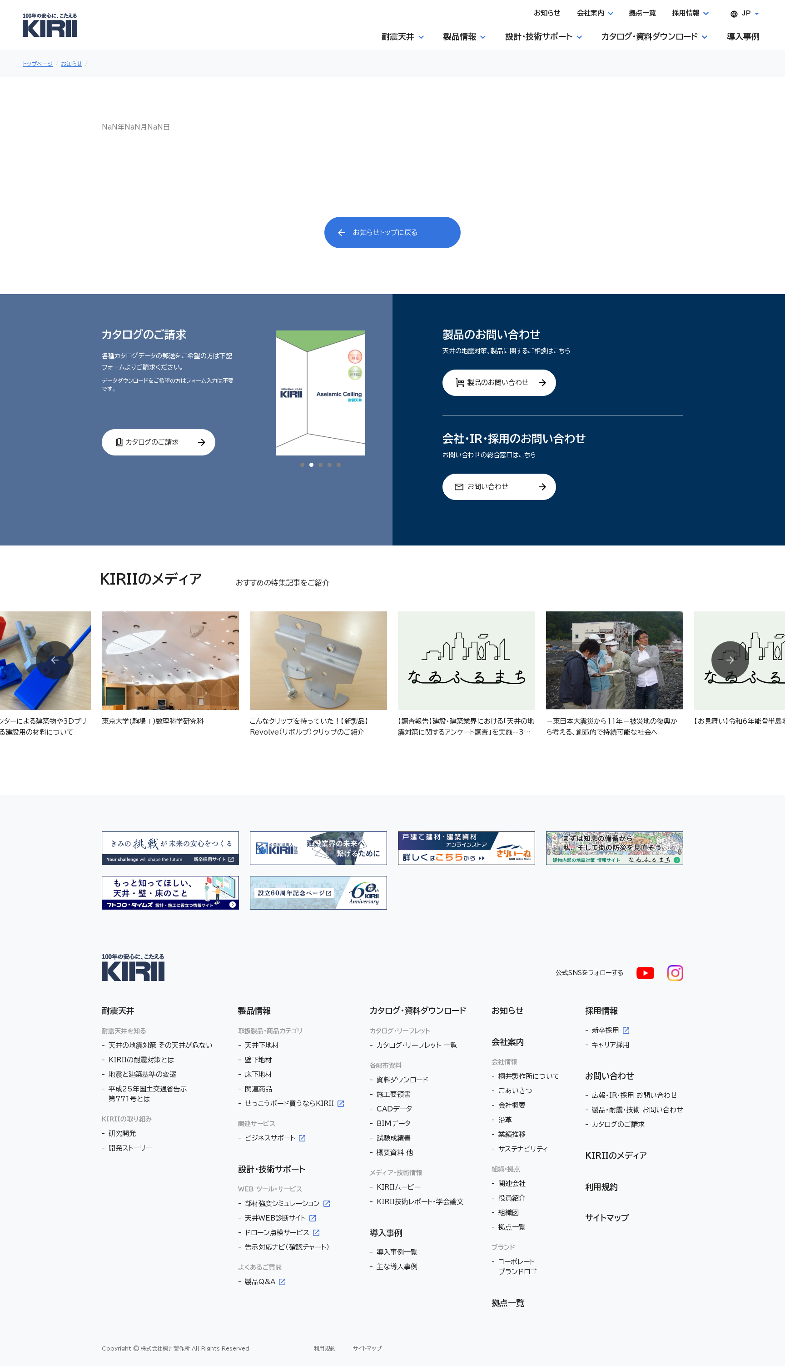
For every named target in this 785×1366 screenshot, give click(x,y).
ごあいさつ (515, 1090)
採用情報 (601, 1010)
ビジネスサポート (270, 1138)
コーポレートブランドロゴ (517, 1266)
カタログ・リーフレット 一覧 (417, 1045)
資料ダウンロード (402, 1079)
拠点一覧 (512, 1227)
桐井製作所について (529, 1076)
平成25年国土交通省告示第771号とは (148, 1094)
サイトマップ (607, 1218)
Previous (55, 660)
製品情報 (254, 1010)
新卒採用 (605, 1030)
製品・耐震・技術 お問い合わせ (637, 1109)
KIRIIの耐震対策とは (141, 1059)
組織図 (508, 1212)
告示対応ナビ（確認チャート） (287, 1247)
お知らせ (508, 1010)
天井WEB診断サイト (275, 1218)
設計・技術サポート (271, 1169)
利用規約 (601, 1187)
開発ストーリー (130, 1148)
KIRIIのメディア (616, 1155)
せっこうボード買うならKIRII (289, 1103)
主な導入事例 (397, 1266)
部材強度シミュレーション (282, 1203)
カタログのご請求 (618, 1124)
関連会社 (512, 1183)
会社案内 (508, 1042)
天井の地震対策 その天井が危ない (161, 1045)
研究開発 (122, 1133)
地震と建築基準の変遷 (142, 1074)
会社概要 (512, 1105)
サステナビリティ (523, 1149)
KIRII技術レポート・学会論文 (420, 1201)
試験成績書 (394, 1138)
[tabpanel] (320, 392)
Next (730, 660)
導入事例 (386, 1233)
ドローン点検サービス (277, 1232)
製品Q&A (260, 1281)
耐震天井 (118, 1010)
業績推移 (512, 1134)
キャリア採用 (611, 1044)
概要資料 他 (395, 1152)
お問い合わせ (609, 1076)
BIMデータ (394, 1123)
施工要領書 (394, 1094)
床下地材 (258, 1074)
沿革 (505, 1119)
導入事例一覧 (397, 1252)
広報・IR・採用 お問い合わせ (634, 1095)
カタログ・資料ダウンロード (418, 1010)
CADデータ (394, 1109)
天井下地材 (262, 1045)
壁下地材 (258, 1059)
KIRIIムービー (399, 1187)
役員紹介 (512, 1198)
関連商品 (258, 1089)
